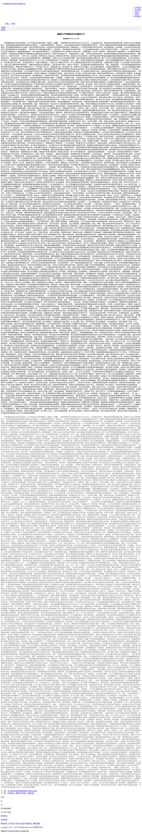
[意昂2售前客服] (1, 801)
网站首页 (4, 823)
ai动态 (137, 14)
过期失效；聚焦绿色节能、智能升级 (20, 793)
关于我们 (138, 10)
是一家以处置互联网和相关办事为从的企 (22, 791)
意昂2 (7, 23)
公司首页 (138, 7)
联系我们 (138, 16)
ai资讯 (137, 12)
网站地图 (36, 823)
